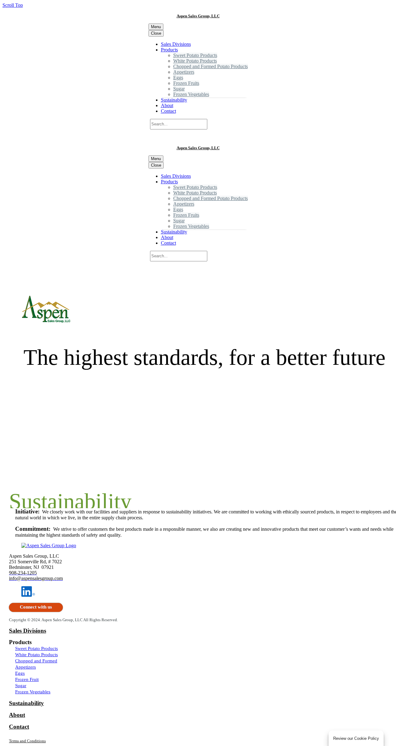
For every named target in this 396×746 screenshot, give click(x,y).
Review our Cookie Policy (356, 738)
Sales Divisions (176, 44)
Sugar (179, 88)
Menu (156, 26)
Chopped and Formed (36, 660)
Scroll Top (12, 5)
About (167, 105)
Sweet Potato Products (195, 55)
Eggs (178, 77)
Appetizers (183, 72)
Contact (168, 111)
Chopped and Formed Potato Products (210, 66)
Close (156, 33)
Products (169, 49)
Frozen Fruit (27, 679)
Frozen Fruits (186, 83)
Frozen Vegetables (191, 94)
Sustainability (174, 100)
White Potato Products (195, 60)
